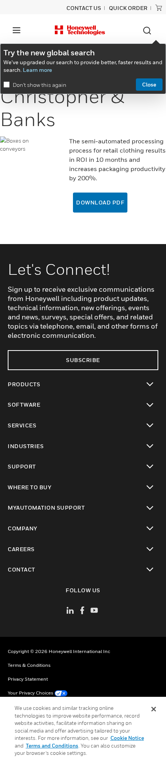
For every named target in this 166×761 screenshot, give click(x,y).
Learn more (37, 69)
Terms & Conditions (29, 665)
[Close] (153, 709)
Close (149, 84)
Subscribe (83, 360)
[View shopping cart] (158, 7)
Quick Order (128, 8)
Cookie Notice (127, 738)
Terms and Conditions (52, 746)
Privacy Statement (28, 679)
